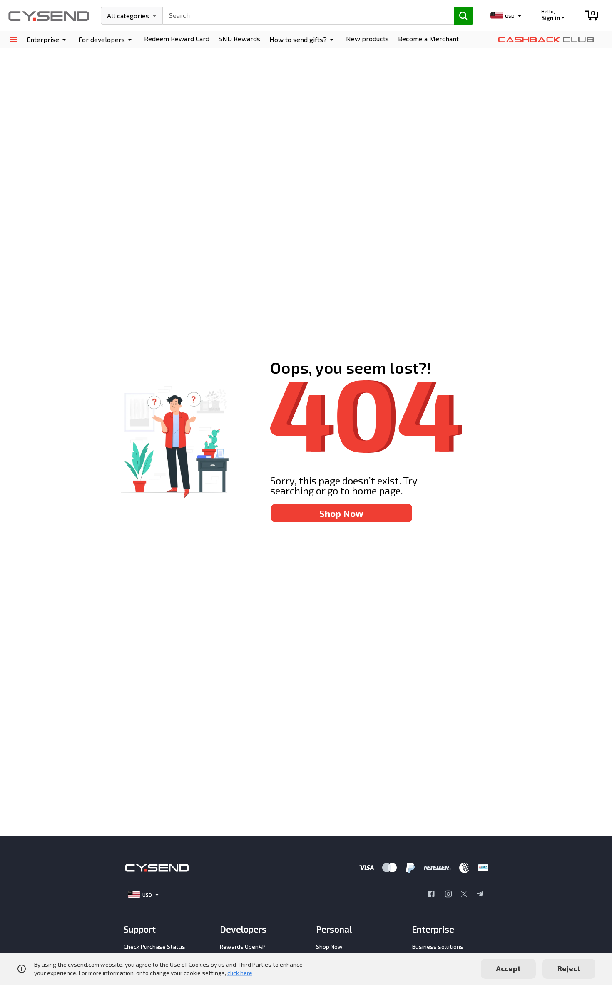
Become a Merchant (428, 38)
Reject (568, 968)
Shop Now (341, 513)
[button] (48, 39)
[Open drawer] (13, 39)
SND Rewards (239, 38)
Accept (508, 968)
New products (367, 38)
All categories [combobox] (128, 16)
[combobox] (304, 14)
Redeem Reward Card (176, 38)
